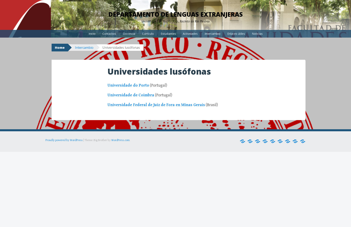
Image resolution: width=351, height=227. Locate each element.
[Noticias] (303, 141)
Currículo (148, 34)
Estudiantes (168, 34)
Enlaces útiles (236, 34)
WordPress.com (120, 140)
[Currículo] (265, 141)
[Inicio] (242, 141)
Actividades (190, 34)
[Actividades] (280, 141)
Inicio (92, 34)
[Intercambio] (287, 141)
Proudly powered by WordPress (64, 140)
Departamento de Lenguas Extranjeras (175, 14)
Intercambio (212, 34)
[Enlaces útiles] (295, 141)
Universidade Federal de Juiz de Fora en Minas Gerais (156, 105)
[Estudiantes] (272, 141)
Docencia (129, 34)
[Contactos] (250, 141)
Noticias (257, 34)
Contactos (109, 34)
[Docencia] (257, 141)
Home (60, 47)
